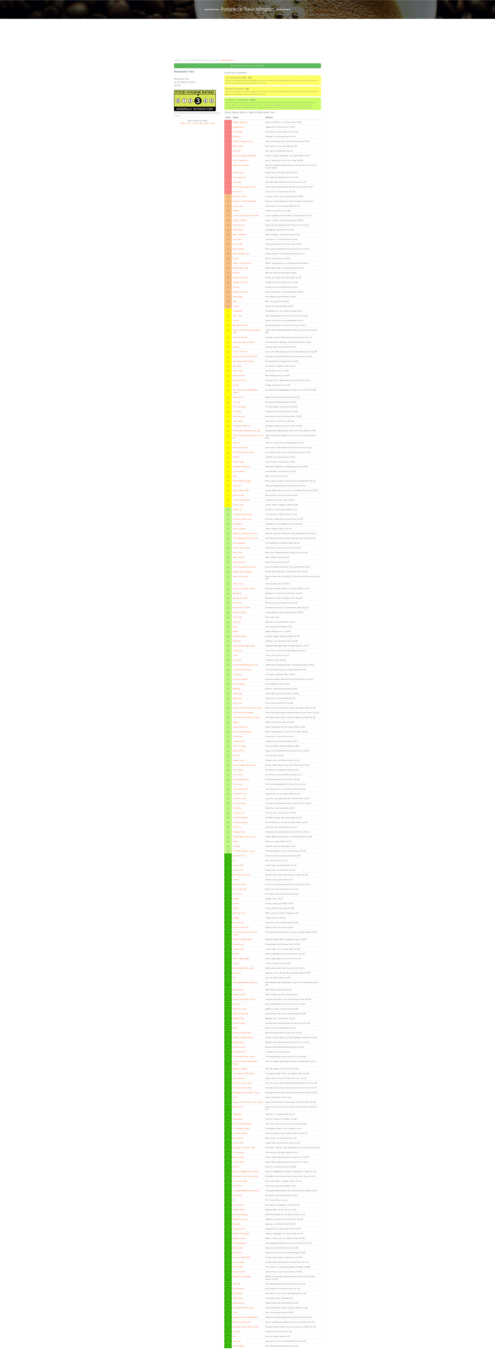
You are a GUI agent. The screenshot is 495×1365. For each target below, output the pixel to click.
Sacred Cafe (238, 371)
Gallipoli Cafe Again (241, 1234)
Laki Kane (237, 1341)
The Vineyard (238, 1152)
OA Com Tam (238, 813)
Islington (215, 60)
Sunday (236, 385)
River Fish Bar (238, 495)
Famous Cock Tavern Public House (247, 708)
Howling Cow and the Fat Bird (245, 356)
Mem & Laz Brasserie (241, 1322)
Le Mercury (237, 510)
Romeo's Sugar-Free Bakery (244, 156)
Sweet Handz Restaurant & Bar (245, 665)
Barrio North (238, 1138)
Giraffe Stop (238, 1119)
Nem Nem (237, 182)
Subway (236, 287)
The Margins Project (241, 1129)
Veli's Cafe (237, 617)
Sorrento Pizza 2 (239, 380)
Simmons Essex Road (242, 1033)
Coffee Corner (239, 760)
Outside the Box (239, 612)
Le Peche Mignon (240, 1133)
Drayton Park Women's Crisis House (248, 1102)
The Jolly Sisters (240, 746)
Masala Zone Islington (242, 1276)
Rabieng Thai (238, 1018)
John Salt (236, 1284)
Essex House (238, 923)
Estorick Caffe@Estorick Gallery (246, 1171)
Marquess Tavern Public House (246, 1327)
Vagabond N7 (238, 127)
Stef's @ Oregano (240, 1069)
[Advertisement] (247, 38)
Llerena (236, 880)
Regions (206, 60)
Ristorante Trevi (227, 60)
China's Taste (238, 505)
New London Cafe (240, 448)
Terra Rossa (237, 421)
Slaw (235, 627)
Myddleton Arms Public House (245, 1176)
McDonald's (238, 1293)
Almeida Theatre (239, 636)
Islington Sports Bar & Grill (244, 999)
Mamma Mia (238, 146)
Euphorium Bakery (240, 679)
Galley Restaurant (240, 727)
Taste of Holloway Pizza (243, 141)
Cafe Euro (237, 641)
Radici (235, 1028)
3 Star (200, 123)
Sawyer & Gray (239, 225)
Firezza (236, 320)
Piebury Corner (239, 1238)
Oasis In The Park (240, 352)
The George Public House (244, 1057)
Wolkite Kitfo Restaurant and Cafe (246, 431)
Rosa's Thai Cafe (239, 889)
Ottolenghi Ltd (239, 832)
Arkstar (235, 631)
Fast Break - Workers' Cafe (244, 1148)
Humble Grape (239, 1023)
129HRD (236, 457)
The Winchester (239, 407)
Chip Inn (236, 443)
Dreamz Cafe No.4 (240, 122)
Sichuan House (239, 1047)
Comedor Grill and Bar (242, 1088)
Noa (234, 1336)
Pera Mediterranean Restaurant (245, 982)
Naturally (236, 689)
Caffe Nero (237, 1114)
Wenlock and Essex (241, 165)
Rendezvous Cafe (240, 598)
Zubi (235, 1312)
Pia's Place (237, 366)
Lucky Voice (238, 206)
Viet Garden (238, 132)
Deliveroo (237, 973)
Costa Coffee (238, 865)
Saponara (237, 1224)
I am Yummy (238, 775)
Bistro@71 (237, 137)
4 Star (206, 123)
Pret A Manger (239, 1346)
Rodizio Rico (238, 870)
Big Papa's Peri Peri (241, 325)
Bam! (235, 301)
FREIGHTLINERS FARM (242, 939)
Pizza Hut (237, 1004)
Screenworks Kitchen (241, 608)
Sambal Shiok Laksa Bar (242, 572)
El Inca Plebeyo (239, 684)
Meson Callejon (239, 529)
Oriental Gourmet (240, 282)
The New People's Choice (243, 851)
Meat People (238, 990)
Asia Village (237, 297)
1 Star (188, 123)
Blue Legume (238, 249)
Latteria (236, 722)
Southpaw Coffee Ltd (241, 426)
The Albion (237, 239)
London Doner (239, 741)
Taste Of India (238, 462)
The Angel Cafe (239, 177)
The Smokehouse (240, 822)
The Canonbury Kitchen (243, 514)
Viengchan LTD (239, 1229)
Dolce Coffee (238, 1157)
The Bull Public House (242, 670)
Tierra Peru (237, 808)
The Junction (238, 1267)
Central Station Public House (244, 837)
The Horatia (237, 244)
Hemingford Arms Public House (246, 1093)
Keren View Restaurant (242, 732)
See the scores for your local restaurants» (248, 66)
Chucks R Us (238, 192)
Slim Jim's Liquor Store (242, 1083)
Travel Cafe (237, 693)
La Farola (236, 1332)
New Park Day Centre (241, 875)
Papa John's (238, 553)
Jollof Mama (238, 1298)
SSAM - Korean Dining (242, 263)
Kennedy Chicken (240, 337)
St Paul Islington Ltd (241, 254)
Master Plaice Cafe (240, 268)
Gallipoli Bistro (239, 1210)
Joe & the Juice (239, 798)
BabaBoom (237, 593)
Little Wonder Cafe (240, 1014)
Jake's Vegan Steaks (241, 959)
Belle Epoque (238, 1042)
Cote (235, 1097)
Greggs (236, 899)
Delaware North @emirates (244, 646)
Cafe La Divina (238, 1078)
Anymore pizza (239, 562)
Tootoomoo (238, 651)
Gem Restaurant (239, 1243)
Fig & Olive (237, 703)
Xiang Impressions (240, 292)
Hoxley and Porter (240, 278)
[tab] (247, 9)
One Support (238, 1205)
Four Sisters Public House (243, 452)
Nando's (236, 954)
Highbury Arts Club (241, 927)
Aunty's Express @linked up (244, 187)
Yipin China (237, 316)
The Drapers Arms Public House (246, 717)
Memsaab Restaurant (241, 467)
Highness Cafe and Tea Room (245, 533)
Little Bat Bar (238, 230)
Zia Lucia (236, 402)
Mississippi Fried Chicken (243, 361)
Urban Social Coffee (241, 548)
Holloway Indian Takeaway (244, 342)
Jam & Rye (237, 1186)
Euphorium (237, 698)
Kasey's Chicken (239, 220)
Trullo (235, 655)
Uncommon (238, 736)
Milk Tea (236, 273)
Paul (234, 861)
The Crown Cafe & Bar (242, 1124)
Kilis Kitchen (238, 770)
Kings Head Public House (243, 1308)
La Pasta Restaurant (241, 779)
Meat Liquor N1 (239, 913)
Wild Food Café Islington (243, 713)
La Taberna (237, 674)
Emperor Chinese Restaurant (245, 201)
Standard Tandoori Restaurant (245, 1317)
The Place (237, 412)
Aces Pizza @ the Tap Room (244, 567)
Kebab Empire (239, 1303)
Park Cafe (237, 151)
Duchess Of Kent (240, 196)
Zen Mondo (238, 1195)
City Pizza (237, 827)
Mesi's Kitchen (239, 557)
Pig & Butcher (238, 1289)
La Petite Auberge (240, 818)
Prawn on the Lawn (241, 576)
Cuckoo (236, 963)
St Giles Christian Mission (243, 1037)
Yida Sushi (237, 486)
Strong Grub (238, 1248)
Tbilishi (236, 306)
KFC (234, 1200)
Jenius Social (238, 584)
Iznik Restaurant (239, 543)
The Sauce (237, 660)
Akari (235, 476)
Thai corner (237, 784)
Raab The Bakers (240, 235)
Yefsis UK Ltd (238, 397)
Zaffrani (236, 211)
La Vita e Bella (239, 1262)
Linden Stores (238, 1162)
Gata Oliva (237, 1253)
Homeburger (238, 944)
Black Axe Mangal (240, 1214)
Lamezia (236, 347)
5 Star (212, 123)
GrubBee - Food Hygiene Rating (187, 60)
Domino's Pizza (239, 856)
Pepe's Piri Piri (238, 751)
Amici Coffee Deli (240, 160)
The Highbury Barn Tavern (244, 1073)
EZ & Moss (237, 894)
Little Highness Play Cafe (243, 968)
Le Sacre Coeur (239, 803)
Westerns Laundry (240, 1219)
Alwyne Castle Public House (244, 765)
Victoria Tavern (239, 1272)
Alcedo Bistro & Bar (241, 490)
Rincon (236, 258)
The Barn (236, 846)
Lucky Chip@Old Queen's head (246, 215)
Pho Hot (236, 756)
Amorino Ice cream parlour (244, 589)
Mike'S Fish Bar (239, 995)
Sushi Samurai (238, 416)
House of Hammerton (242, 1257)
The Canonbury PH (241, 789)
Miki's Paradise (239, 376)
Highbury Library (240, 1009)
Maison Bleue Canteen (242, 481)
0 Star (182, 123)
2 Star (194, 123)
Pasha (235, 841)
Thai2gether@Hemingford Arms (246, 1191)
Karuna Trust (238, 1107)
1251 (234, 978)
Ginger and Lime (240, 794)
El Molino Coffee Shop (242, 519)
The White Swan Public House (245, 538)
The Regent (237, 311)
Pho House (237, 603)
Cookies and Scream (241, 500)
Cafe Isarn (237, 622)
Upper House (238, 173)
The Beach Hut (239, 1052)
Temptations (238, 524)
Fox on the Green (240, 1181)
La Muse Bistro (239, 471)
